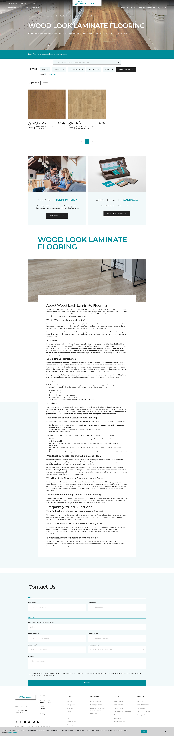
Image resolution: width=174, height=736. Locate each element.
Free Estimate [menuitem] (71, 721)
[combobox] (85, 62)
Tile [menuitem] (68, 718)
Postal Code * (32, 645)
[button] (159, 8)
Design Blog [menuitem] (94, 713)
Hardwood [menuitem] (70, 708)
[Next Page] (92, 141)
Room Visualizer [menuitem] (95, 701)
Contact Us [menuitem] (141, 708)
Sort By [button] (46, 83)
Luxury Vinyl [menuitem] (71, 705)
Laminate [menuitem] (70, 715)
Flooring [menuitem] (69, 701)
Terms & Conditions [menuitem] (143, 711)
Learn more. (12, 733)
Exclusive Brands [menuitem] (119, 721)
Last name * (92, 602)
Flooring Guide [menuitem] (118, 708)
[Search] (119, 62)
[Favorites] (162, 8)
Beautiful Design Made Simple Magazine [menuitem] (97, 709)
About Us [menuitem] (140, 701)
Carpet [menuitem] (69, 711)
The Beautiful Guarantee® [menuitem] (122, 711)
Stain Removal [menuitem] (118, 701)
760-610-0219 (35, 3)
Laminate (50, 16)
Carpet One (32, 16)
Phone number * (33, 633)
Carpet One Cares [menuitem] (143, 705)
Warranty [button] (93, 69)
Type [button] (44, 69)
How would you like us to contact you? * (40, 622)
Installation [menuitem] (117, 718)
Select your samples (115, 213)
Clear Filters (52, 74)
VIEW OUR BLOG (55, 215)
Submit (87, 683)
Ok (144, 731)
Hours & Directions (128, 8)
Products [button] (12, 8)
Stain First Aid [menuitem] (118, 705)
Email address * (93, 633)
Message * (31, 656)
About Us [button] (35, 8)
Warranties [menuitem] (117, 715)
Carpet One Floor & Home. (28, 726)
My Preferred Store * (94, 645)
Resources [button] (24, 8)
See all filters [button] (124, 69)
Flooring (41, 16)
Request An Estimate (147, 8)
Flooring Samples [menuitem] (96, 705)
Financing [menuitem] (70, 725)
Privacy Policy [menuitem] (142, 715)
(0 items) (165, 8)
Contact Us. (63, 54)
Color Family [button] (75, 69)
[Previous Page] (81, 141)
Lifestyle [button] (57, 69)
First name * (32, 602)
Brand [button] (107, 69)
